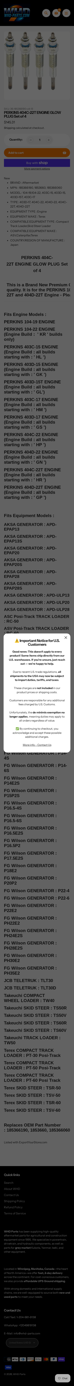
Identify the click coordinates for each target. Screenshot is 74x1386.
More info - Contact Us (37, 745)
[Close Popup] (66, 637)
